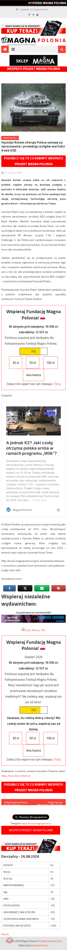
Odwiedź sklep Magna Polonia (33, 60)
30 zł (15, 362)
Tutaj (57, 383)
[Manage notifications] (10, 940)
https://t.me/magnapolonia (36, 823)
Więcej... (5, 934)
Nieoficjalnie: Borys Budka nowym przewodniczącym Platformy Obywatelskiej (16, 802)
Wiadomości (10, 138)
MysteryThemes (39, 945)
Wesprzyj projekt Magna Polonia (33, 68)
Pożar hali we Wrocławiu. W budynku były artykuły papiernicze (50, 802)
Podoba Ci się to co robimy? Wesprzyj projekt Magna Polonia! (33, 161)
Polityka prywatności (49, 941)
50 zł (32, 362)
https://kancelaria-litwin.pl (15, 776)
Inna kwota (33, 375)
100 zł (50, 362)
